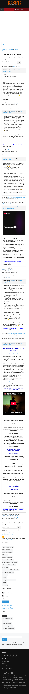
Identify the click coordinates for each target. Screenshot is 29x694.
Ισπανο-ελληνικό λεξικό (8, 559)
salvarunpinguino (14, 515)
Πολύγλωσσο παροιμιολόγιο (9, 580)
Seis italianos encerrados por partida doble (14, 689)
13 (22, 57)
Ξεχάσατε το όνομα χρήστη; (7, 607)
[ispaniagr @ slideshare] (16, 656)
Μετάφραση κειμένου (7, 557)
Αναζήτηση (5, 585)
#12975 (14, 154)
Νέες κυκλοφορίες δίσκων (8, 208)
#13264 (3, 277)
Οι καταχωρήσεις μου (7, 626)
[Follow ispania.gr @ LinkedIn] (10, 656)
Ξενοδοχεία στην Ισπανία (8, 572)
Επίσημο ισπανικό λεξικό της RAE (10, 562)
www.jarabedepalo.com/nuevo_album (11, 381)
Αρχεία (4, 582)
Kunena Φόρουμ (16, 539)
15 (5, 59)
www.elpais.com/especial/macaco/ (11, 142)
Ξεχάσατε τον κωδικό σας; (7, 608)
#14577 (3, 339)
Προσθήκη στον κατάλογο (8, 628)
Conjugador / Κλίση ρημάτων (9, 564)
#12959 (14, 107)
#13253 (3, 203)
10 (14, 57)
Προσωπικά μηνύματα (7, 618)
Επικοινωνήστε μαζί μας (7, 665)
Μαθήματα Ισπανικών (7, 552)
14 (3, 59)
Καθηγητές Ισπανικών (7, 549)
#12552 (14, 66)
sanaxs (19, 66)
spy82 (18, 154)
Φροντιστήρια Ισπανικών (8, 547)
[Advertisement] (14, 27)
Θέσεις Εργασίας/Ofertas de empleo (11, 570)
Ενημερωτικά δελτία (7, 623)
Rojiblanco (19, 107)
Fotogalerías (5, 621)
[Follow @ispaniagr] (7, 656)
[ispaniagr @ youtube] (13, 656)
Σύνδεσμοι (5, 575)
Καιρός (4, 577)
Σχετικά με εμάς (5, 661)
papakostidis (4, 269)
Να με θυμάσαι (6, 598)
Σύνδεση (10, 103)
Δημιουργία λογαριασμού (19, 103)
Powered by (9, 539)
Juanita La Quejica (9, 203)
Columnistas (5, 567)
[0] (14, 353)
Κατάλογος (5, 554)
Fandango (4, 515)
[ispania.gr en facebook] (4, 656)
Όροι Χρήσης (5, 663)
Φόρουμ (5, 616)
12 (19, 57)
